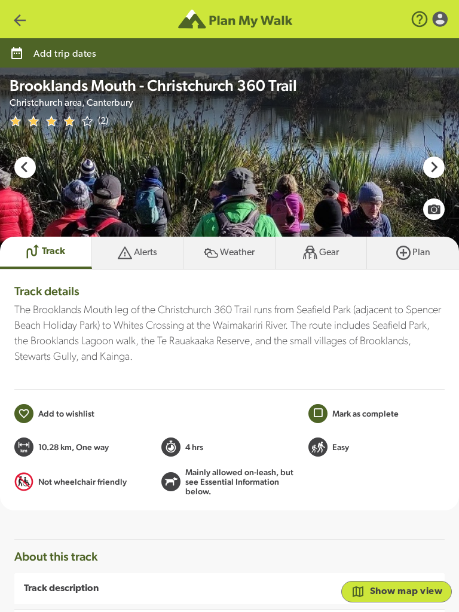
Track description (61, 588)
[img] (51, 121)
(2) (103, 121)
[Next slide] (434, 167)
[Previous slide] (25, 167)
